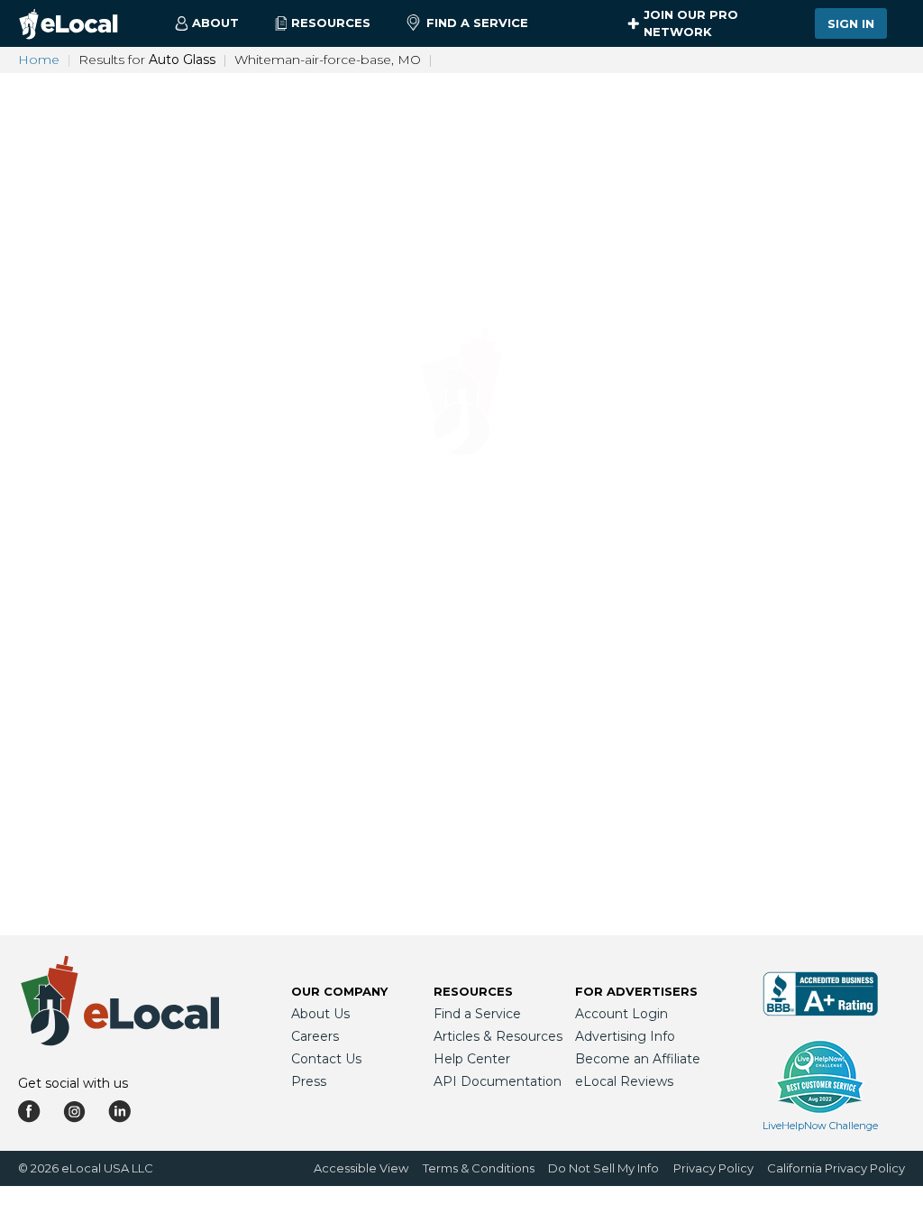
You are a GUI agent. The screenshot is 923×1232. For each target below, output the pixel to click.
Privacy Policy (713, 1168)
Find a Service (477, 22)
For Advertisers (636, 991)
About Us (320, 1014)
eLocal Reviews (624, 1081)
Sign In (850, 23)
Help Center (472, 1059)
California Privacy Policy (836, 1168)
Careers (315, 1036)
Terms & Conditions (479, 1168)
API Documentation (498, 1081)
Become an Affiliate (637, 1059)
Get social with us (73, 1083)
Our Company (339, 991)
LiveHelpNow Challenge (820, 1125)
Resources (473, 991)
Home (38, 59)
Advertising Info (625, 1036)
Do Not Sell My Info (603, 1168)
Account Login (621, 1014)
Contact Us (326, 1059)
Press (308, 1081)
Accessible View (361, 1168)
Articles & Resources (498, 1036)
